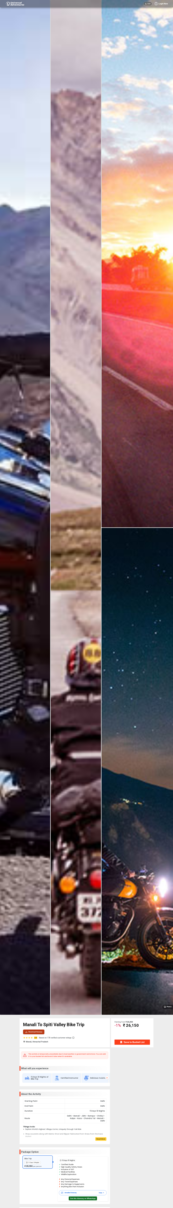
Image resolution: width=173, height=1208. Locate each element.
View (100, 1193)
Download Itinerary (35, 1032)
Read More (101, 1139)
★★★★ (30, 1037)
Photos (169, 1007)
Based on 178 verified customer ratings (55, 1038)
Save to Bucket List (134, 1042)
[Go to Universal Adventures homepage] (15, 4)
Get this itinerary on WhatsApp (83, 1198)
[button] (73, 1038)
